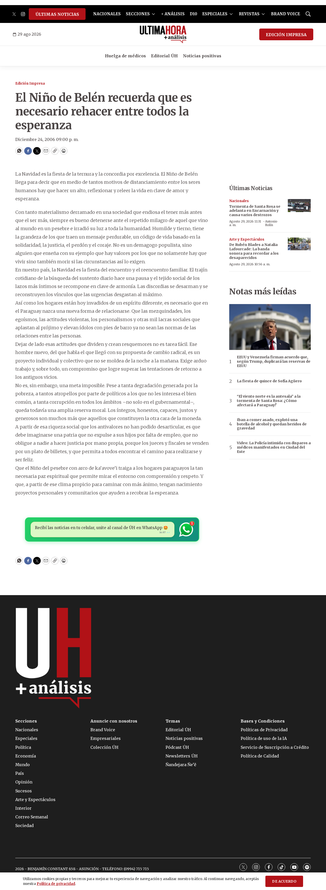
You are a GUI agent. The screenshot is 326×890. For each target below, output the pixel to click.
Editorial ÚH (164, 55)
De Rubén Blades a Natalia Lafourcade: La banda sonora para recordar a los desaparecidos (254, 251)
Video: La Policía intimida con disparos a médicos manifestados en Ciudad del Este (274, 447)
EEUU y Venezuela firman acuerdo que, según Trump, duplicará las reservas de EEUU (273, 361)
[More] (153, 14)
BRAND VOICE (285, 13)
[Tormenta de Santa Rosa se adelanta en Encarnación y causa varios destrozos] (299, 205)
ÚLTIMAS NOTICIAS (57, 14)
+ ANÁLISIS (173, 13)
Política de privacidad (56, 884)
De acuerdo (284, 881)
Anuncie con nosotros (113, 721)
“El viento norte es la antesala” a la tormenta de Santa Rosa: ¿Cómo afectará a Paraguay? (269, 400)
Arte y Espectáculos (246, 239)
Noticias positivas (202, 55)
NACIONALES (107, 13)
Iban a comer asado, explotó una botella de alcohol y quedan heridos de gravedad (272, 424)
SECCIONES (138, 13)
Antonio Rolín (271, 223)
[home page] (163, 34)
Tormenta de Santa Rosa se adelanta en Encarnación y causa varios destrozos (254, 210)
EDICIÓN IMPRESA (286, 34)
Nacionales (239, 201)
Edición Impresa (30, 83)
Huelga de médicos (125, 55)
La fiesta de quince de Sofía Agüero (269, 381)
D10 (193, 13)
